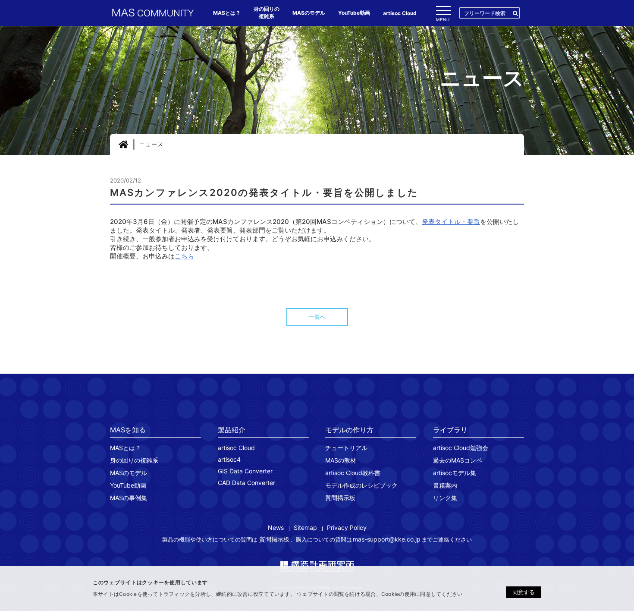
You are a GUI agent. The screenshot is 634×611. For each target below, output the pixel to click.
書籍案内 (445, 485)
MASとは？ (125, 447)
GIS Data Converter (245, 471)
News (276, 527)
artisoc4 (229, 459)
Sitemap (305, 527)
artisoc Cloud (236, 447)
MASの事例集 (128, 497)
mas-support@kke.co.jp (387, 539)
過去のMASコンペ (457, 460)
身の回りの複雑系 (134, 460)
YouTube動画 (128, 485)
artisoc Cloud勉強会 (460, 447)
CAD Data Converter (246, 482)
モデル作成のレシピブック (361, 485)
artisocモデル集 (454, 472)
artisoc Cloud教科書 (352, 472)
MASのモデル (128, 472)
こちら (184, 256)
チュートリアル (346, 447)
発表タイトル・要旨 (451, 221)
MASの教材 (340, 460)
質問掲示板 (340, 497)
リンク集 (445, 497)
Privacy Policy (347, 527)
